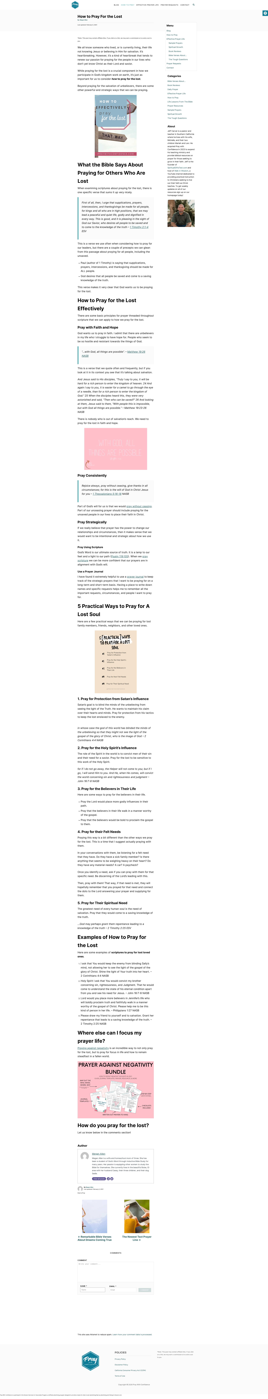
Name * (83, 1286)
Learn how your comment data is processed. (132, 1334)
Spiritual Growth (176, 47)
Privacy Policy (120, 1359)
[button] (265, 13)
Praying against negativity (93, 1048)
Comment (82, 1260)
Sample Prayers (175, 43)
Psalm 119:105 (119, 556)
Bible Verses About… (178, 55)
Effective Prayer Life (177, 93)
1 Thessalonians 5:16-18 (107, 493)
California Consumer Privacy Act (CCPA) (130, 1370)
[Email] (111, 1178)
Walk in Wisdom (181, 171)
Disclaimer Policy (121, 1365)
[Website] (108, 1178)
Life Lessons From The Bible (180, 102)
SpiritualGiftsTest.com (177, 168)
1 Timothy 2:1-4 (139, 227)
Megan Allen (83, 20)
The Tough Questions (178, 59)
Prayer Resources (175, 106)
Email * (112, 1286)
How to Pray (81, 1193)
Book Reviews (175, 51)
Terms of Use (120, 1376)
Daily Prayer (173, 89)
